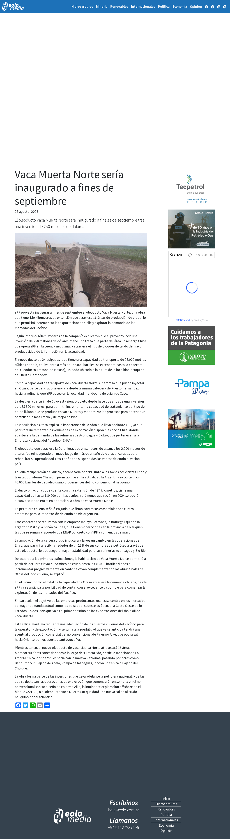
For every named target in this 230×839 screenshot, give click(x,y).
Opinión (196, 6)
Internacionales (143, 6)
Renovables (119, 6)
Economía (179, 6)
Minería (101, 6)
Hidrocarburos (82, 6)
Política (164, 6)
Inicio (166, 798)
